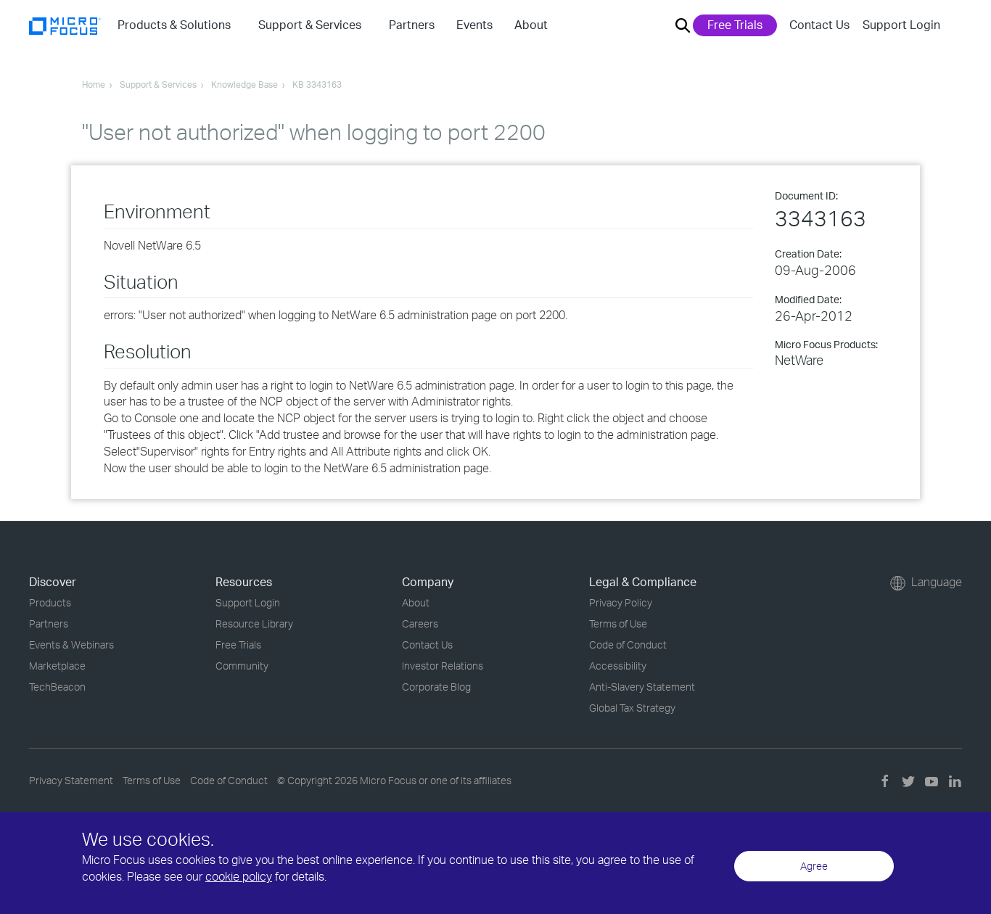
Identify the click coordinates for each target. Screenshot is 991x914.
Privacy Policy (620, 602)
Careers (420, 623)
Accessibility (617, 665)
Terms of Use (618, 623)
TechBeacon (57, 686)
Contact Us (819, 24)
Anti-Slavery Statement (642, 686)
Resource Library (254, 623)
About (415, 602)
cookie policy (238, 876)
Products (50, 602)
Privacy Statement (71, 780)
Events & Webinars (71, 644)
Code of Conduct (628, 644)
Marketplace (57, 665)
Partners (48, 623)
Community (241, 665)
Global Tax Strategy (632, 707)
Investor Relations (442, 665)
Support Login (901, 24)
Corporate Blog (436, 686)
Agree (814, 866)
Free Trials (734, 24)
